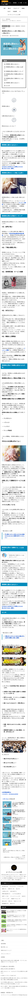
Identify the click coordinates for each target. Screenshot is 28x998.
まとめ (8, 85)
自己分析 (5, 886)
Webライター (17, 901)
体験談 (23, 8)
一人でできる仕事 (16, 893)
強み (18, 888)
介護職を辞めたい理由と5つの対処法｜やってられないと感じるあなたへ (14, 857)
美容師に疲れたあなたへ (13, 64)
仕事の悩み (8, 19)
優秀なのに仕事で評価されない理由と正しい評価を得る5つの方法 (14, 851)
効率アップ (5, 896)
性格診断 (15, 11)
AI (19, 11)
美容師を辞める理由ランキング (14, 71)
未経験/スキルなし (15, 898)
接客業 (3, 28)
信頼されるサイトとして (6, 950)
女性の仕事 (13, 891)
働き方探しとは (4, 947)
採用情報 (3, 957)
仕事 (4, 8)
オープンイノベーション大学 (14, 14)
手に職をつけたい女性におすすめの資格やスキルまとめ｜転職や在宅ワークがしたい (15, 536)
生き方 (9, 11)
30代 (10, 901)
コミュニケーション (15, 896)
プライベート (5, 898)
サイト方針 (25, 2)
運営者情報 (15, 2)
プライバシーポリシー (5, 953)
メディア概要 (20, 2)
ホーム (3, 19)
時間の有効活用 (6, 893)
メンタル (12, 26)
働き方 (9, 8)
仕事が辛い (18, 26)
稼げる (4, 901)
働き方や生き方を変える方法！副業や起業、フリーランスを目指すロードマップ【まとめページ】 (14, 961)
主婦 (23, 896)
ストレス (23, 26)
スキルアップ (16, 8)
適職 (4, 888)
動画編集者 (5, 903)
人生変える (5, 891)
